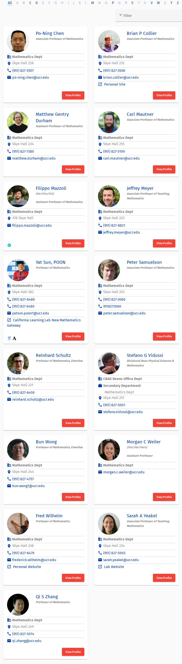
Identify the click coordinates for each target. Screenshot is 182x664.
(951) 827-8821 (114, 225)
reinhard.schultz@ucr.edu (33, 399)
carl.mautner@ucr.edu (121, 158)
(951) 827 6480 (23, 306)
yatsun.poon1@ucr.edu (30, 313)
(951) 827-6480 (23, 299)
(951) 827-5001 (114, 405)
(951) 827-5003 (114, 553)
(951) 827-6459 (23, 392)
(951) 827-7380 (23, 151)
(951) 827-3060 (114, 299)
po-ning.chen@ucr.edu (30, 77)
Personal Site (114, 84)
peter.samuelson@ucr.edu (124, 313)
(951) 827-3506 (114, 70)
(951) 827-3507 (23, 70)
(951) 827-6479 (23, 553)
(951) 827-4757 (23, 479)
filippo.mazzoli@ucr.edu (32, 225)
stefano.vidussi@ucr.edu (123, 412)
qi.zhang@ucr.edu (26, 641)
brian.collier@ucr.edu (121, 77)
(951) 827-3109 (114, 151)
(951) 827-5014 (23, 634)
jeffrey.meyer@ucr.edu (121, 232)
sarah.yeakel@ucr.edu (121, 560)
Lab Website (113, 567)
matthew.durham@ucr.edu (33, 158)
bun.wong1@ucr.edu (28, 486)
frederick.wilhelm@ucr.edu (34, 560)
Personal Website (26, 567)
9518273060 (112, 306)
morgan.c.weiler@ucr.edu (123, 472)
